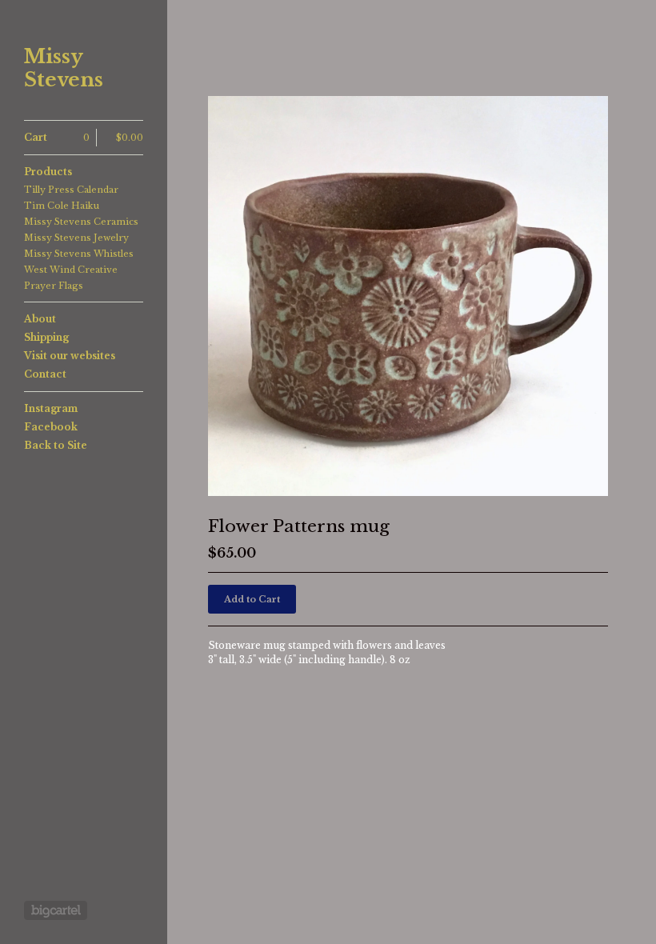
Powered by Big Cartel (55, 910)
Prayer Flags (53, 285)
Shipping (46, 337)
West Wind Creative (71, 269)
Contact (45, 374)
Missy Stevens (63, 68)
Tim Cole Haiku (61, 205)
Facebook (51, 427)
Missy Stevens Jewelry (76, 237)
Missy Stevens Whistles (79, 253)
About (40, 319)
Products (48, 172)
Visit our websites (69, 356)
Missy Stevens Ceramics (81, 221)
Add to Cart (252, 599)
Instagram (51, 408)
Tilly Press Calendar (71, 189)
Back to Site (55, 445)
